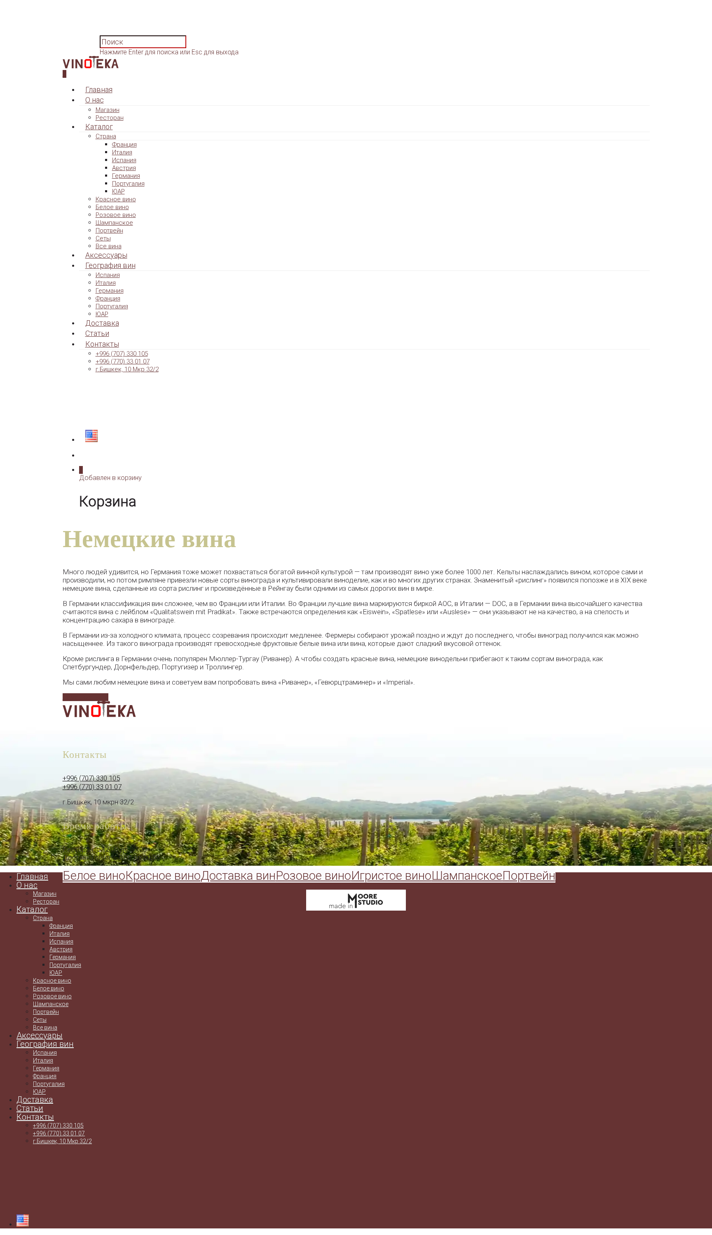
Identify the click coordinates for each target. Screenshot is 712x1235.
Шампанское (114, 222)
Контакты (102, 344)
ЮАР (118, 191)
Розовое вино (116, 215)
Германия (126, 175)
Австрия (124, 168)
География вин (110, 265)
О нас (94, 100)
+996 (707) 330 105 (122, 353)
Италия (122, 152)
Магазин (107, 110)
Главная (98, 89)
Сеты (103, 238)
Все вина (109, 246)
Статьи (97, 333)
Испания (124, 160)
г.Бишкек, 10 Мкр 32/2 (127, 369)
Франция (124, 144)
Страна (106, 136)
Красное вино (116, 199)
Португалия (128, 183)
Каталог (99, 126)
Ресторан (110, 117)
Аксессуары (106, 255)
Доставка (102, 323)
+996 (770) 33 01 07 (123, 361)
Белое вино (112, 207)
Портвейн (109, 230)
